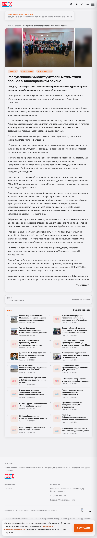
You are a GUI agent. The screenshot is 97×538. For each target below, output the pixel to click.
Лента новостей (45, 71)
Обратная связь (22, 511)
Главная (8, 26)
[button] (92, 4)
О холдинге (9, 511)
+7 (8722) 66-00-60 (58, 495)
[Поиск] (71, 4)
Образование (27, 71)
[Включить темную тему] (77, 4)
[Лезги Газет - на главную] (12, 4)
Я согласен (83, 528)
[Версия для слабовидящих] (82, 4)
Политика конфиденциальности (44, 511)
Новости (17, 26)
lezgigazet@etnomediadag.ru (62, 500)
